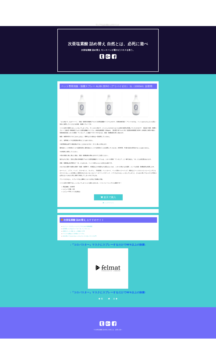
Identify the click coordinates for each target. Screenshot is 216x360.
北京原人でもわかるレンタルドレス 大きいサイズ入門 (79, 236)
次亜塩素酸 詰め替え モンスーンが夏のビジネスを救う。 (108, 50)
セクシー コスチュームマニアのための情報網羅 (77, 226)
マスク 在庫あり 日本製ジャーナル (73, 233)
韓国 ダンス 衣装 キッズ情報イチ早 (74, 231)
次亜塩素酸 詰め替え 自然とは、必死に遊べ (108, 44)
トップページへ (64, 78)
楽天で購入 (109, 197)
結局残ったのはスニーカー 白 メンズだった (76, 228)
